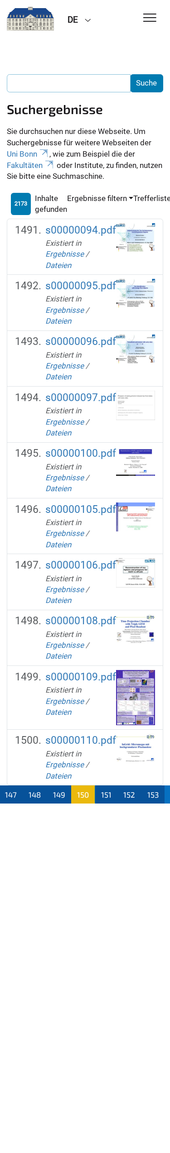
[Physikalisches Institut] (30, 19)
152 (129, 794)
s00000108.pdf (80, 621)
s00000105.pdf (80, 509)
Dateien (58, 265)
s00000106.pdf (80, 565)
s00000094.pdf (80, 230)
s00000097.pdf (80, 398)
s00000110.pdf (80, 740)
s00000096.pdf (80, 341)
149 (59, 794)
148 (35, 794)
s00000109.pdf (80, 677)
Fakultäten (25, 165)
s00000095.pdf (80, 286)
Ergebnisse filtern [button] (97, 198)
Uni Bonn (22, 153)
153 (153, 794)
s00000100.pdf (80, 453)
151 (106, 794)
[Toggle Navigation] (149, 18)
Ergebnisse (64, 253)
